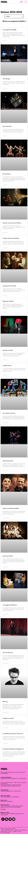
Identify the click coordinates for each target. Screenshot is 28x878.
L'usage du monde (8, 718)
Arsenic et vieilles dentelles (11, 508)
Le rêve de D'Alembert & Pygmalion (13, 749)
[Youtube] (13, 819)
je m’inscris (3, 809)
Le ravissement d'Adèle (9, 30)
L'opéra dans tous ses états (11, 238)
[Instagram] (3, 819)
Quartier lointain (8, 350)
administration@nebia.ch (6, 791)
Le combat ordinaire (9, 413)
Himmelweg (6, 79)
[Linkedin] (10, 819)
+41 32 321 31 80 (22, 778)
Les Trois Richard (8, 652)
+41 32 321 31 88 (17, 791)
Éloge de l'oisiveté (8, 301)
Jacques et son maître (9, 286)
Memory (5, 701)
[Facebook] (6, 819)
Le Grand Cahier (8, 556)
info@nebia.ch (4, 778)
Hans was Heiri (7, 126)
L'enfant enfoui (7, 365)
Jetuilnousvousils (8, 461)
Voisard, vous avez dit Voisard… (12, 223)
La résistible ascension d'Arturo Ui (13, 733)
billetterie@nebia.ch (12, 778)
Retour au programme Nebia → (14, 21)
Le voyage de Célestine (10, 605)
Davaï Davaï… (7, 174)
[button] (14, 16)
